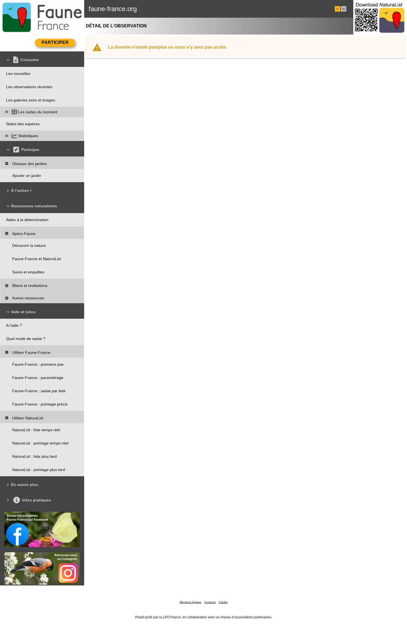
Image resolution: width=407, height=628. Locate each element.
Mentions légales (190, 602)
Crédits (223, 602)
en (343, 8)
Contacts (210, 602)
